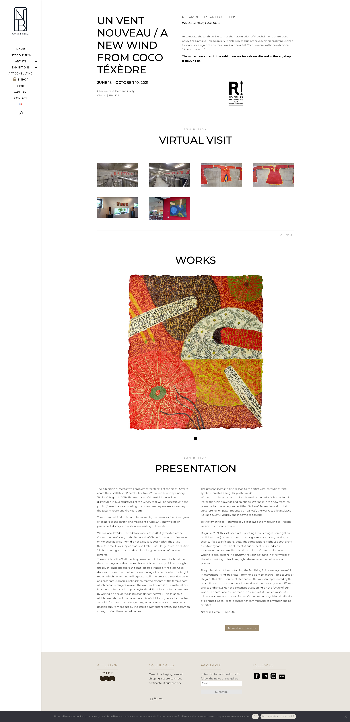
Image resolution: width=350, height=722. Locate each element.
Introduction (20, 55)
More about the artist (242, 628)
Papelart (20, 92)
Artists (20, 61)
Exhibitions (21, 67)
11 (208, 423)
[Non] (345, 716)
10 (204, 423)
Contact (20, 98)
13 (214, 423)
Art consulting (20, 73)
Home (20, 49)
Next (288, 235)
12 (211, 423)
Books (21, 86)
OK (255, 716)
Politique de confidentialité (278, 716)
